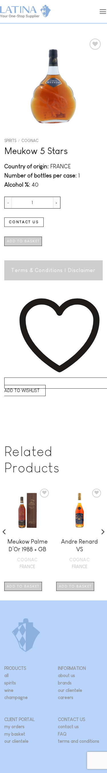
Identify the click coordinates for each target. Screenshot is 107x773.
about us (66, 675)
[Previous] (4, 543)
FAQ (62, 734)
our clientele (70, 690)
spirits (10, 682)
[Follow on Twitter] (70, 750)
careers (65, 697)
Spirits (10, 141)
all (6, 675)
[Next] (102, 543)
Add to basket (23, 241)
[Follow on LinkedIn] (78, 750)
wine (8, 690)
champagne (16, 697)
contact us (68, 726)
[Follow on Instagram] (62, 750)
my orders (14, 726)
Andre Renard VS (79, 545)
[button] (103, 11)
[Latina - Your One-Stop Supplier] (25, 11)
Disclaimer (82, 270)
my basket (14, 734)
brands (65, 682)
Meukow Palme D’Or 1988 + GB (27, 545)
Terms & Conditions (37, 270)
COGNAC (30, 141)
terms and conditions (78, 741)
